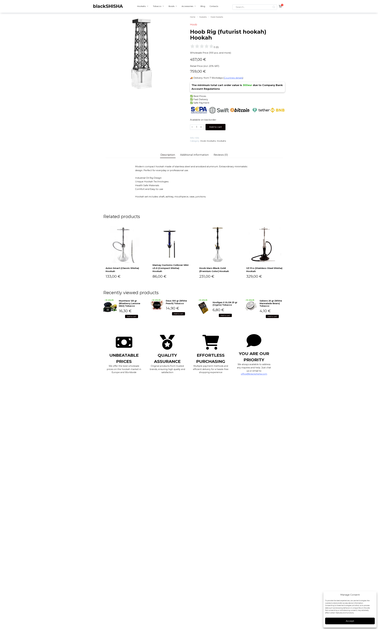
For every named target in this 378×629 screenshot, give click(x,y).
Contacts (214, 6)
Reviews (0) (221, 154)
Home (192, 17)
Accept (350, 621)
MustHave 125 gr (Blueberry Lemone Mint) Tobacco (129, 303)
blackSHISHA (108, 6)
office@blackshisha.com (254, 374)
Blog (203, 6)
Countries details (233, 77)
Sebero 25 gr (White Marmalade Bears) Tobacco (271, 303)
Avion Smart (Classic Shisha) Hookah (122, 270)
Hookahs (141, 6)
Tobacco (157, 6)
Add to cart (215, 127)
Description (168, 154)
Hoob (193, 24)
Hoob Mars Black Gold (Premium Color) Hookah (214, 270)
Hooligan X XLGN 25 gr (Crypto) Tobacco (225, 303)
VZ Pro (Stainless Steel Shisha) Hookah (264, 270)
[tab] (168, 154)
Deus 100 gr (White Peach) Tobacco (176, 302)
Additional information (194, 154)
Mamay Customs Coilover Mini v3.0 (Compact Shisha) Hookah (170, 268)
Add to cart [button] (131, 316)
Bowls (171, 6)
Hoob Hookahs (217, 17)
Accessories (187, 6)
